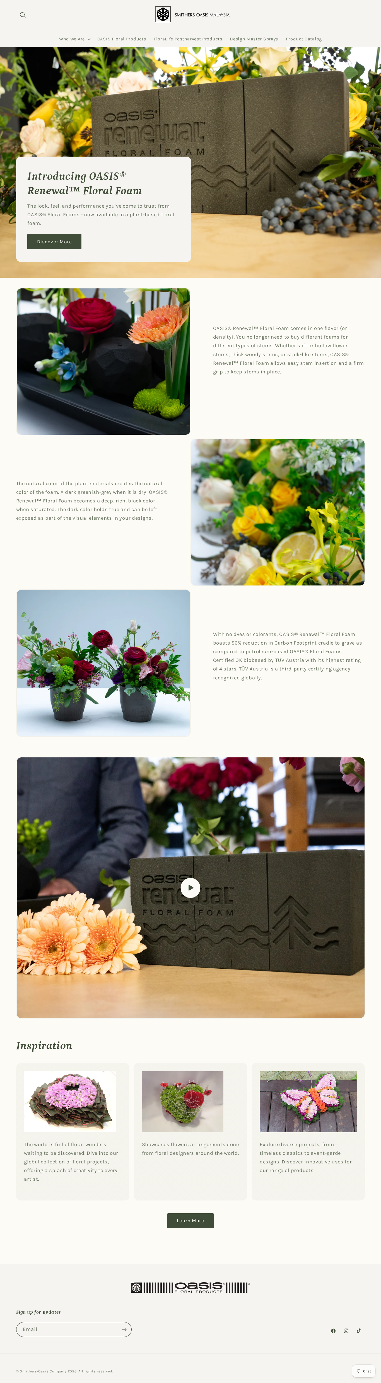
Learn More (190, 1220)
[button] (23, 15)
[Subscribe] (124, 1329)
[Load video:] (191, 887)
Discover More (54, 241)
